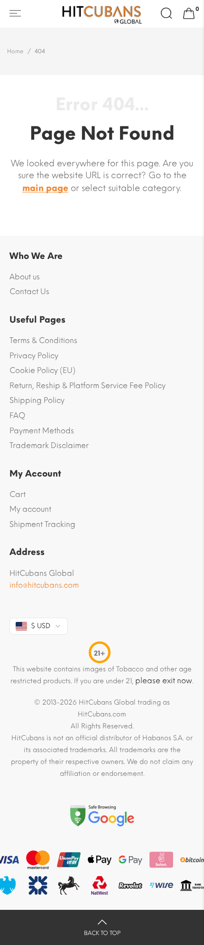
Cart (17, 494)
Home (15, 51)
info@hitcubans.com (44, 585)
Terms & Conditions (43, 340)
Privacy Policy (33, 355)
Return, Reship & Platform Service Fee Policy (87, 385)
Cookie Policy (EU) (42, 370)
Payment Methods (41, 430)
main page (45, 188)
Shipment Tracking (42, 524)
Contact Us (29, 291)
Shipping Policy (37, 400)
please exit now (163, 680)
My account (30, 509)
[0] (189, 14)
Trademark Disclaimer (49, 445)
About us (24, 276)
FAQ (17, 415)
